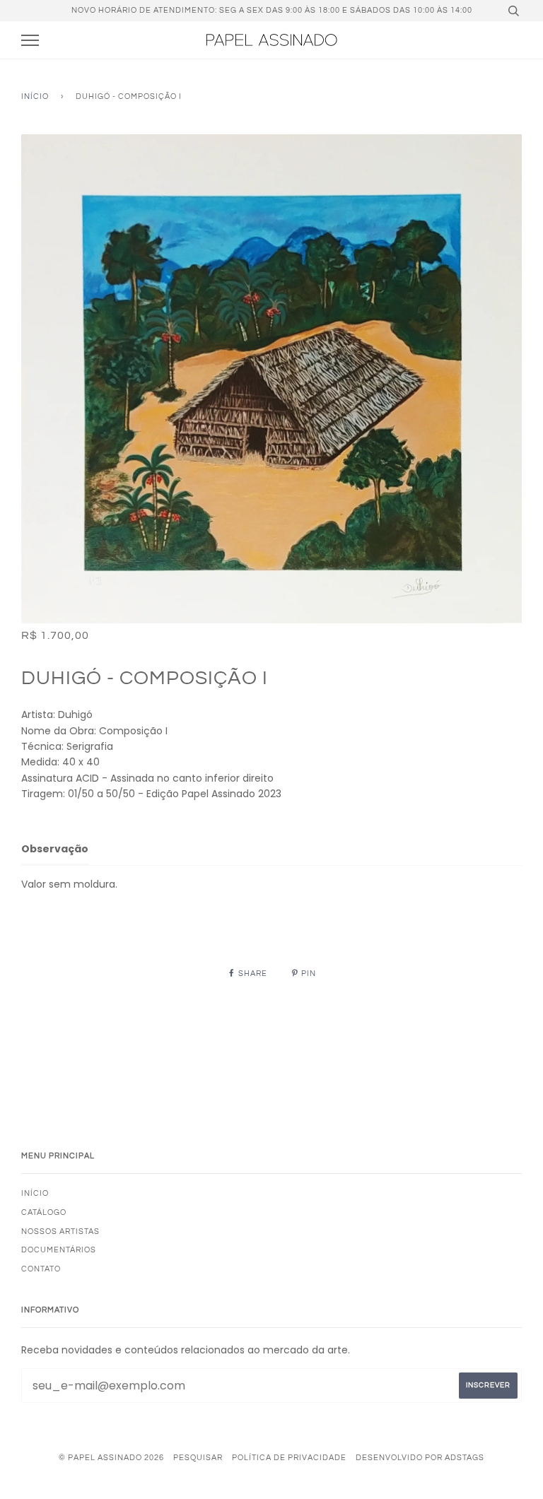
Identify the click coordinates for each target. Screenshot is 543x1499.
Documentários (58, 1250)
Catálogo (43, 1212)
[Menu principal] (30, 40)
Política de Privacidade (289, 1458)
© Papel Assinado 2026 (111, 1458)
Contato (41, 1269)
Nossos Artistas (60, 1231)
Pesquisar (198, 1458)
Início (35, 96)
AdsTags (464, 1458)
